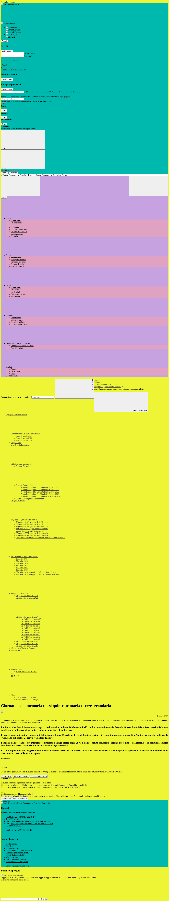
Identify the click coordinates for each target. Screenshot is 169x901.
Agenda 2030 (16, 669)
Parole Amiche (16, 650)
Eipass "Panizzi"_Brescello (26, 697)
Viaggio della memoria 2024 (27, 617)
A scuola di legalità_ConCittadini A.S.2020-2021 (40, 494)
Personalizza (6, 776)
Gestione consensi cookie (16, 859)
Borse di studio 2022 (24, 438)
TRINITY (15, 676)
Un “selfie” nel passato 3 (30, 635)
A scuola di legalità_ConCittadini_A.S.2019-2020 (40, 496)
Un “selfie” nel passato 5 (30, 630)
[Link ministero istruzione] (12, 4)
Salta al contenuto (8, 2)
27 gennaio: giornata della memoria (107, 387)
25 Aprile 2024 (22, 561)
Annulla (4, 173)
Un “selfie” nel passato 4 (30, 632)
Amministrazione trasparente (17, 862)
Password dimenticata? (10, 60)
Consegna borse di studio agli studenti (26, 434)
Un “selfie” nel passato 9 (30, 621)
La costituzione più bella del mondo (30, 498)
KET (13, 674)
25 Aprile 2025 (22, 559)
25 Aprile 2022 (22, 565)
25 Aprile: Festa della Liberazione (24, 557)
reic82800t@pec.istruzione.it (32, 824)
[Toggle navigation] (20, 186)
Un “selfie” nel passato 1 (30, 639)
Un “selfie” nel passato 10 (31, 619)
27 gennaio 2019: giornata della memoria (32, 535)
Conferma (13, 173)
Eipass (13, 695)
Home (96, 380)
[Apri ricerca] (148, 186)
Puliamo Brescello (23, 466)
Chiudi (4, 110)
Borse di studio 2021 (24, 440)
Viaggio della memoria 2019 (27, 644)
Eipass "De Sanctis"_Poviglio (27, 699)
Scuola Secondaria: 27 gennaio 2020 (30, 531)
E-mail (27, 92)
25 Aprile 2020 (22, 570)
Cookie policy (11, 844)
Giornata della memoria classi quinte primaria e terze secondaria (40, 538)
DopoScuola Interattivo (20, 445)
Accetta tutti (39, 776)
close (4, 197)
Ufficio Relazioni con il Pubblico (19, 850)
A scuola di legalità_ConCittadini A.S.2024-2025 (40, 487)
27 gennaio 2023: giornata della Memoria (32, 526)
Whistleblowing (12, 857)
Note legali (10, 846)
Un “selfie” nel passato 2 (30, 637)
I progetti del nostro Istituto (104, 384)
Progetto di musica (18, 501)
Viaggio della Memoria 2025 (27, 598)
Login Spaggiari (64, 97)
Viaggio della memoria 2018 (27, 646)
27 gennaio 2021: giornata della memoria (32, 533)
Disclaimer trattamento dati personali (15, 880)
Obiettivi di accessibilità (15, 855)
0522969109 (14, 819)
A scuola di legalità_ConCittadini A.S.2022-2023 (40, 490)
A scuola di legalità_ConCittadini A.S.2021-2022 (40, 492)
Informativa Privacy (13, 848)
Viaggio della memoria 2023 (27, 641)
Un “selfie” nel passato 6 (30, 628)
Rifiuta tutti (21, 776)
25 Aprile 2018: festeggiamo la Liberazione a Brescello (37, 574)
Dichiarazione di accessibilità (17, 853)
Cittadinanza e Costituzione (22, 464)
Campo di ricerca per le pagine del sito (16, 397)
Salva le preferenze (20, 799)
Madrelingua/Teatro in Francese (23, 648)
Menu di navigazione (139, 410)
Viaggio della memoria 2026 (27, 596)
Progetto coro (16, 443)
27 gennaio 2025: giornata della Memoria (32, 522)
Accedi (4, 41)
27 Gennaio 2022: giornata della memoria (32, 529)
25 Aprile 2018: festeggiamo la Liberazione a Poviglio (37, 572)
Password (28, 56)
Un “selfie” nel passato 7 (30, 626)
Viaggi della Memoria (19, 593)
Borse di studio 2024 (24, 436)
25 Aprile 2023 (22, 563)
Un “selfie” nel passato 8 (30, 624)
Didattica (97, 382)
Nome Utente (29, 53)
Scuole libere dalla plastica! (26, 671)
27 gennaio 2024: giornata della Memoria (32, 524)
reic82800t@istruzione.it (31, 821)
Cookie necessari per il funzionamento (16, 794)
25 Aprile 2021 (22, 568)
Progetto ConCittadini (24, 485)
